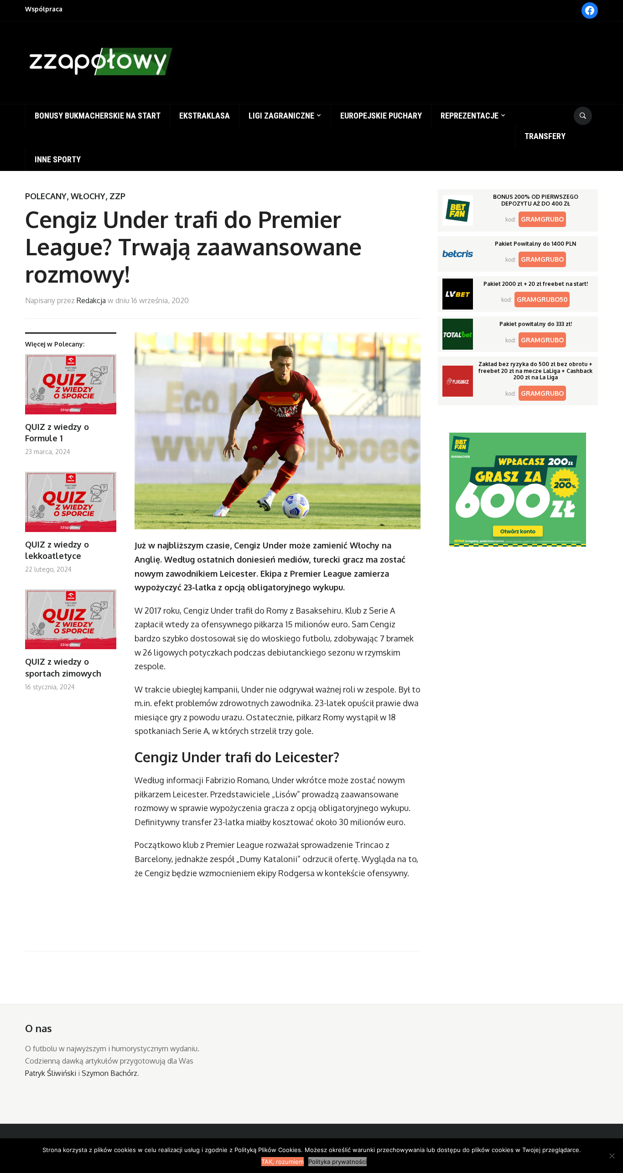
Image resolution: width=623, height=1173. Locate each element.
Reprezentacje (469, 115)
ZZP (117, 196)
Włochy (88, 196)
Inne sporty (58, 159)
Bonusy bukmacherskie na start (98, 115)
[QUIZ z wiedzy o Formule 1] (70, 387)
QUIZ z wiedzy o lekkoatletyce (57, 550)
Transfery (545, 136)
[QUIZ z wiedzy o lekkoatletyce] (70, 505)
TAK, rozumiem (282, 1161)
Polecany (46, 196)
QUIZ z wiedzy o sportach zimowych (63, 667)
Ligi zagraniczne (281, 115)
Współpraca (43, 9)
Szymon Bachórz (109, 1073)
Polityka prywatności (337, 1161)
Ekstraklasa (204, 115)
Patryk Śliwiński (50, 1073)
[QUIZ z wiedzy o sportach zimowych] (70, 622)
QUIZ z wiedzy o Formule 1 (57, 432)
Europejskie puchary (381, 115)
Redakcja (91, 300)
